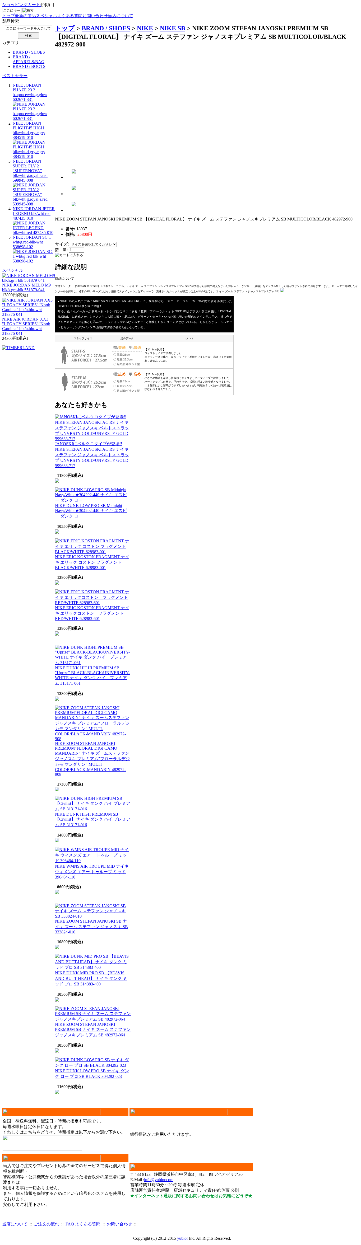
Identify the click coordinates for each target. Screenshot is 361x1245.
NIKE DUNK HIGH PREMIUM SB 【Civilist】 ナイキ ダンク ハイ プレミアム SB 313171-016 (92, 819)
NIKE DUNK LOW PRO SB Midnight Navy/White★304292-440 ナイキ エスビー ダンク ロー (91, 510)
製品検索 (10, 21)
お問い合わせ (95, 15)
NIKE (145, 28)
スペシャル (46, 15)
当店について (120, 15)
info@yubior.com (158, 1179)
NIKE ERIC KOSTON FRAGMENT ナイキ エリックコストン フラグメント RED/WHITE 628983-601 (92, 613)
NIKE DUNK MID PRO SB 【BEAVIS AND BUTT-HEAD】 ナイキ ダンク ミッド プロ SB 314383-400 (91, 978)
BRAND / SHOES (29, 52)
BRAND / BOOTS (29, 66)
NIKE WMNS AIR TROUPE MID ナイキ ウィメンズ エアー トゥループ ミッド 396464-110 (92, 871)
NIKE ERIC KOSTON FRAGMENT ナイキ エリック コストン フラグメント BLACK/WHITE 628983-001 (92, 562)
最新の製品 (25, 15)
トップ (8, 15)
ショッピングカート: (21, 4)
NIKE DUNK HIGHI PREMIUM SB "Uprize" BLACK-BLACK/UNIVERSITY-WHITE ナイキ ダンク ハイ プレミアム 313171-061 (92, 675)
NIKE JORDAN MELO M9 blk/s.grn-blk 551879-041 (26, 287)
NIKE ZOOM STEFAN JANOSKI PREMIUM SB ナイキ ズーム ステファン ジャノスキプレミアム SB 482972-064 (93, 1029)
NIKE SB (172, 28)
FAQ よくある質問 (83, 1224)
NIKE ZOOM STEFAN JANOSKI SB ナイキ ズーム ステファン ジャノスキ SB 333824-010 (91, 926)
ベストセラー (14, 75)
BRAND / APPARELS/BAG (28, 59)
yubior (182, 1238)
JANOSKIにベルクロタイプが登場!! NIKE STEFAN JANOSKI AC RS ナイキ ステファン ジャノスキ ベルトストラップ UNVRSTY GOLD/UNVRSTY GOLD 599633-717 (92, 454)
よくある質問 (69, 15)
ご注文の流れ (46, 1224)
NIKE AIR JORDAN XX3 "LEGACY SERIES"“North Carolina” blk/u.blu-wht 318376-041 (26, 326)
